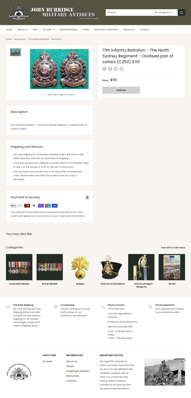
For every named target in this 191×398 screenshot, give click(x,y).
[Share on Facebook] (104, 69)
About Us (71, 361)
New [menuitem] (35, 29)
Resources (72, 376)
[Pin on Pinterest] (110, 69)
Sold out (121, 90)
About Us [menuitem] (23, 29)
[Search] (181, 12)
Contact (71, 380)
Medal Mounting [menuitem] (68, 29)
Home (8, 39)
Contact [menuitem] (144, 29)
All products (19, 39)
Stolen (70, 366)
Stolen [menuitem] (86, 29)
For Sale (47, 361)
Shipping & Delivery (77, 371)
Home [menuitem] (9, 29)
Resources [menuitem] (129, 29)
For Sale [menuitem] (47, 29)
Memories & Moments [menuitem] (106, 29)
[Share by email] (121, 69)
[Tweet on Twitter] (116, 69)
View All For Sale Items (173, 247)
